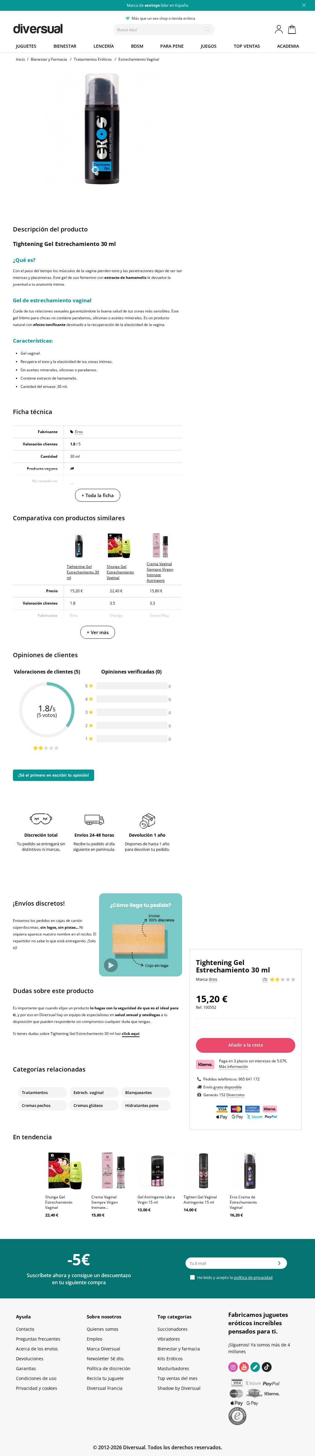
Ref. (199, 1007)
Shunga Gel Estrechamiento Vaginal (58, 1202)
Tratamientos (35, 1092)
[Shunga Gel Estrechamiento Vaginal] (65, 1171)
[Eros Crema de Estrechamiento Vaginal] (250, 1171)
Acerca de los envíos (37, 1349)
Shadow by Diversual (179, 1388)
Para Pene (172, 46)
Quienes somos (102, 1329)
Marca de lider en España (157, 5)
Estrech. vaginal (89, 1092)
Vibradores (169, 1339)
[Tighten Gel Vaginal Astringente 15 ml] (204, 1171)
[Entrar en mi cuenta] (279, 29)
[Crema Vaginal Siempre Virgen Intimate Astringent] (111, 1171)
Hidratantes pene (141, 1105)
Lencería (104, 46)
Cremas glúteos (88, 1105)
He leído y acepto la (234, 1277)
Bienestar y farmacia (179, 1349)
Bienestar (65, 46)
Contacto (25, 1329)
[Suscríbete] (279, 1265)
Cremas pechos (36, 1105)
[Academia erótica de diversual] (255, 1367)
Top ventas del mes (177, 1378)
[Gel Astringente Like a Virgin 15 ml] (157, 1171)
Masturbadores (173, 1368)
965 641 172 (249, 1079)
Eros (79, 431)
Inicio (20, 59)
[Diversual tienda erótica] (53, 27)
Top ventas (247, 46)
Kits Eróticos (170, 1358)
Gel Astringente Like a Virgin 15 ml (156, 1199)
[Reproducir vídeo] (111, 965)
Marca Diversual (103, 1349)
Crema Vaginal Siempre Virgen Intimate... (104, 1202)
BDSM (137, 46)
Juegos (209, 46)
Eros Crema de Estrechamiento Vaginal (243, 1202)
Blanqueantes (138, 1092)
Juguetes (26, 46)
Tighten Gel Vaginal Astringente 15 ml (200, 1199)
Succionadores (173, 1329)
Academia (288, 46)
